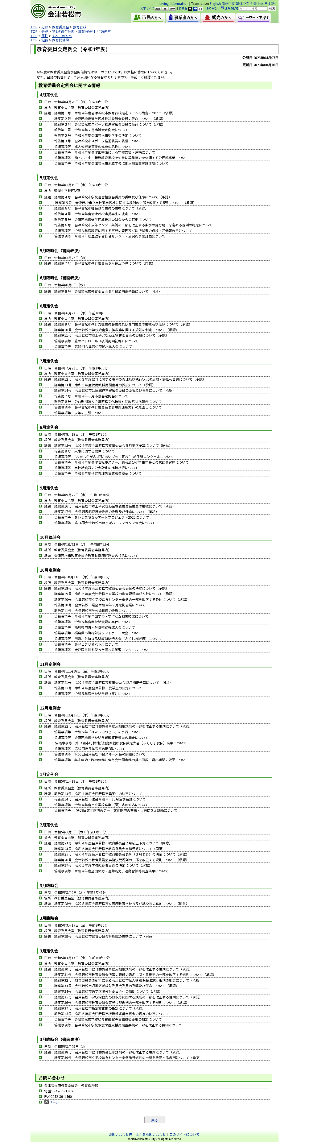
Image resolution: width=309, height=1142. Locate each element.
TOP (33, 26)
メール (54, 1102)
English (215, 3)
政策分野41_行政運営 (94, 31)
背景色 (183, 8)
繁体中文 (242, 3)
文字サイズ (147, 8)
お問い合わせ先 (120, 1134)
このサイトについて (184, 1134)
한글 (253, 3)
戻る (154, 1119)
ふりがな (211, 8)
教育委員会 (60, 26)
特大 (174, 9)
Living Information (173, 3)
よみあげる (232, 8)
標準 (159, 9)
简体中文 (228, 3)
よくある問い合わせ (151, 1134)
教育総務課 (60, 39)
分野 (44, 26)
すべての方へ (62, 35)
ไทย (261, 3)
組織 (44, 39)
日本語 (269, 3)
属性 (44, 35)
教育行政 (79, 26)
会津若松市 (66, 11)
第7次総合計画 (63, 31)
